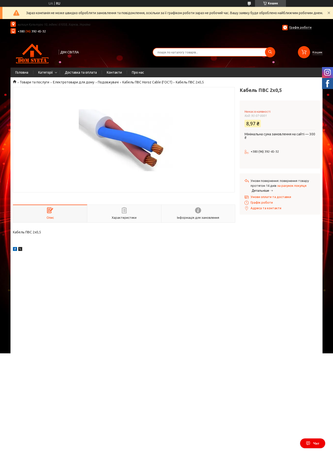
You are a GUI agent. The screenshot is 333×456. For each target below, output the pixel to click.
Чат (316, 443)
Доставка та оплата (81, 72)
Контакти (114, 72)
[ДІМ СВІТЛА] (32, 52)
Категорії (45, 72)
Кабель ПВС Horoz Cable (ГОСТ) (147, 82)
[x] (20, 250)
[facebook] (15, 250)
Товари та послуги (34, 82)
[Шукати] (270, 52)
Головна (21, 72)
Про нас (138, 72)
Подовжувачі (108, 82)
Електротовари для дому (73, 82)
